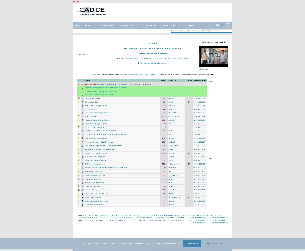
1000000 (171, 179)
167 (170, 220)
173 (187, 220)
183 (215, 220)
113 (168, 218)
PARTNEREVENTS (149, 25)
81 (92, 218)
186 (224, 220)
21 (120, 215)
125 (201, 218)
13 (104, 215)
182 (213, 220)
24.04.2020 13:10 (199, 102)
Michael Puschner (147, 58)
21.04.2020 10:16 (199, 134)
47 (173, 215)
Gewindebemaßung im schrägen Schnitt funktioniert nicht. (103, 146)
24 (126, 215)
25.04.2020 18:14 (199, 98)
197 (218, 223)
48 (175, 215)
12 (102, 215)
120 (187, 218)
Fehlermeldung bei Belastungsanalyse (97, 120)
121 (190, 218)
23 (124, 215)
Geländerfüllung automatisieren (95, 160)
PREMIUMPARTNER (106, 25)
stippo (170, 124)
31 (140, 215)
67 (213, 215)
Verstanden (192, 243)
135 (78, 220)
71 (221, 215)
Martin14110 (172, 183)
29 (136, 215)
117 (179, 218)
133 (224, 218)
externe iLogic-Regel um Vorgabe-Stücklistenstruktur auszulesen (106, 168)
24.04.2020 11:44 (199, 106)
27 (132, 215)
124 (198, 218)
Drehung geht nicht (91, 102)
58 (195, 215)
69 (217, 215)
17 (112, 215)
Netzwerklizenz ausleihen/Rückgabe (97, 193)
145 (107, 220)
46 (171, 215)
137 (84, 220)
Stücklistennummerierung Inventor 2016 (98, 113)
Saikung (171, 157)
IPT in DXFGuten (90, 109)
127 (207, 218)
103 (140, 218)
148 (115, 220)
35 (148, 215)
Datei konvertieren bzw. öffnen (95, 175)
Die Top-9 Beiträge (96, 74)
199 (224, 223)
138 (87, 220)
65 (209, 215)
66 (211, 215)
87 (104, 218)
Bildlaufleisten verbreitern (93, 171)
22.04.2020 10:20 (199, 124)
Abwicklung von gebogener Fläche (96, 106)
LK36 (170, 171)
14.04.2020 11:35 (199, 153)
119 (184, 218)
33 (144, 215)
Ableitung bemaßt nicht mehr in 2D (96, 183)
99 (129, 218)
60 (199, 215)
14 (106, 215)
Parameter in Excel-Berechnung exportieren (99, 149)
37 (152, 215)
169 (175, 220)
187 (227, 220)
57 (193, 215)
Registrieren (181, 31)
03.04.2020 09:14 (199, 193)
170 (178, 220)
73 (225, 215)
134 (227, 218)
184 (218, 220)
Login (173, 31)
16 (110, 215)
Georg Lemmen (173, 146)
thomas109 (137, 58)
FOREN (88, 25)
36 (150, 215)
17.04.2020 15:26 (199, 146)
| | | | (186, 31)
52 (183, 215)
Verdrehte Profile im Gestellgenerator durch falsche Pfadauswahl (106, 88)
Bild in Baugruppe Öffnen (93, 186)
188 (193, 223)
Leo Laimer (129, 58)
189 (195, 223)
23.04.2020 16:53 (199, 113)
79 (88, 218)
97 (125, 218)
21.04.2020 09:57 (199, 138)
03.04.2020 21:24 (199, 190)
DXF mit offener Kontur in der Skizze (97, 153)
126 (204, 218)
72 (223, 215)
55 (189, 215)
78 (86, 218)
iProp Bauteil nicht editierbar (94, 205)
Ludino (170, 109)
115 (173, 218)
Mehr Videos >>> (205, 69)
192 (204, 223)
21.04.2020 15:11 (199, 127)
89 (108, 218)
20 (118, 215)
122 (193, 218)
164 (161, 220)
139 (90, 220)
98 (127, 218)
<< (83, 215)
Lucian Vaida (158, 58)
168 (173, 220)
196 (215, 223)
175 (193, 220)
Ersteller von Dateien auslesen (95, 164)
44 (167, 215)
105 (145, 218)
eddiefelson (172, 168)
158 (144, 220)
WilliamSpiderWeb (174, 116)
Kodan (170, 160)
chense (170, 149)
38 (154, 215)
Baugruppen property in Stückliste (96, 124)
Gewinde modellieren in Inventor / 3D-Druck (99, 95)
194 (210, 223)
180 (207, 220)
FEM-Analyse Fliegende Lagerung (96, 138)
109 (157, 218)
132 (221, 218)
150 (121, 220)
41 (161, 215)
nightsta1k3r (154, 74)
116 (176, 218)
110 (160, 218)
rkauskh (186, 58)
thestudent (171, 120)
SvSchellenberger (174, 164)
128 (210, 218)
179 (204, 220)
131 (218, 218)
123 (195, 218)
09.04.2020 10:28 (199, 168)
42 (163, 215)
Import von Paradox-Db (92, 98)
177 (198, 220)
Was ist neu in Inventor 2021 (94, 197)
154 (133, 220)
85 (100, 218)
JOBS (165, 25)
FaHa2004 (171, 153)
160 (150, 220)
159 (147, 220)
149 (118, 220)
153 (130, 220)
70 (219, 215)
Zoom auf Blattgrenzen (92, 116)
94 (118, 218)
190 (198, 223)
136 (81, 220)
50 (179, 215)
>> (85, 215)
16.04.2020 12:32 (199, 149)
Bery (169, 134)
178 (201, 220)
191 (201, 223)
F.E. (169, 127)
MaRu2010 (172, 113)
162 (155, 220)
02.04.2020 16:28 (199, 197)
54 (187, 215)
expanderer (172, 106)
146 (110, 220)
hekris (170, 131)
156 (138, 220)
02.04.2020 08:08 (199, 205)
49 (177, 215)
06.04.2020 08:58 (199, 183)
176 (195, 220)
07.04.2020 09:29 (199, 175)
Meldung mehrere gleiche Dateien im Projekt (99, 142)
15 (108, 215)
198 (221, 223)
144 (104, 220)
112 (165, 218)
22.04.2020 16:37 (199, 120)
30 (138, 215)
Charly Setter (167, 58)
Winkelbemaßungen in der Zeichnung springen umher (102, 190)
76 (82, 218)
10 (98, 215)
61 (201, 215)
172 (184, 220)
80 (90, 218)
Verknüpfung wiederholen (93, 179)
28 (134, 215)
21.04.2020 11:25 (199, 131)
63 (205, 215)
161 (153, 220)
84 (98, 218)
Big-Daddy (171, 142)
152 (127, 220)
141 (95, 220)
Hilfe (198, 31)
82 (94, 218)
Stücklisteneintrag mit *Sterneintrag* (97, 201)
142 (98, 220)
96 (123, 218)
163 (158, 220)
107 (151, 218)
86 (102, 218)
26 (130, 215)
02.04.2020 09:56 (199, 201)
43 (165, 215)
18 (114, 215)
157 (141, 220)
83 (96, 218)
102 (137, 218)
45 (169, 215)
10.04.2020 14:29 (199, 164)
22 (122, 215)
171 (181, 220)
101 (134, 218)
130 (215, 218)
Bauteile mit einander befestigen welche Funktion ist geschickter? (106, 134)
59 (197, 215)
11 (100, 215)
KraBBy (141, 74)
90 (110, 218)
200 (227, 223)
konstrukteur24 (173, 175)
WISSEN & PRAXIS (127, 25)
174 (190, 220)
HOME (77, 25)
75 (80, 218)
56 (191, 215)
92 (114, 218)
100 (131, 218)
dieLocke (171, 205)
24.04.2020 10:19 (199, 109)
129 (213, 218)
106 (148, 218)
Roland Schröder (177, 58)
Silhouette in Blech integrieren (95, 157)
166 (167, 220)
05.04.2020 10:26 (199, 186)
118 (181, 218)
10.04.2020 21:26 (199, 157)
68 (215, 215)
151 (124, 220)
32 (142, 215)
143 (101, 220)
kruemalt (171, 190)
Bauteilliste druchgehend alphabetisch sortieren (100, 131)
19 (116, 215)
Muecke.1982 (172, 186)
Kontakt (190, 25)
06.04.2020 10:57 (199, 179)
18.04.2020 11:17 (199, 142)
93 (116, 218)
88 (106, 218)
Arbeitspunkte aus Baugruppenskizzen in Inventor (101, 91)
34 (146, 215)
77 (84, 218)
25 (128, 215)
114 (170, 218)
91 (112, 218)
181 (210, 220)
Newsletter (192, 31)
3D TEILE (176, 25)
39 (157, 215)
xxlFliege (171, 193)
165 (164, 220)
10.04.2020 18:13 (199, 160)
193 (207, 223)
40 (159, 215)
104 (142, 218)
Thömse (171, 201)
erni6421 (171, 98)
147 (113, 220)
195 (213, 223)
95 (121, 218)
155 (135, 220)
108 (154, 218)
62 (203, 215)
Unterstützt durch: (82, 54)
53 (185, 215)
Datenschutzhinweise (213, 243)
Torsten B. (171, 102)
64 (207, 215)
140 (93, 220)
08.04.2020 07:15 (199, 171)
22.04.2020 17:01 (199, 116)
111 (162, 218)
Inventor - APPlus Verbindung (94, 127)
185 (221, 220)
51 (181, 215)
